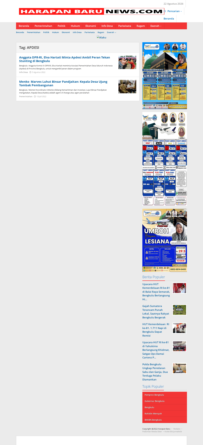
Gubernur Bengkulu (155, 401)
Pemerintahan (25, 96)
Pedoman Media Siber (152, 431)
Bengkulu (149, 407)
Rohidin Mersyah (153, 413)
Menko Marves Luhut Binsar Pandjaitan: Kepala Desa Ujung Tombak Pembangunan (63, 83)
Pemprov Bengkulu (154, 394)
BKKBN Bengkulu (153, 419)
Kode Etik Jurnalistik (173, 431)
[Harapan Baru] (90, 11)
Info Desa (23, 72)
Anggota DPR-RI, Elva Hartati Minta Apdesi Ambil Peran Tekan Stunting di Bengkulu (64, 59)
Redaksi (176, 428)
